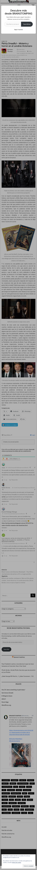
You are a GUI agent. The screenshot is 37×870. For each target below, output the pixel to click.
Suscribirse (26, 24)
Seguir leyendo (18, 29)
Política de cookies (16, 862)
